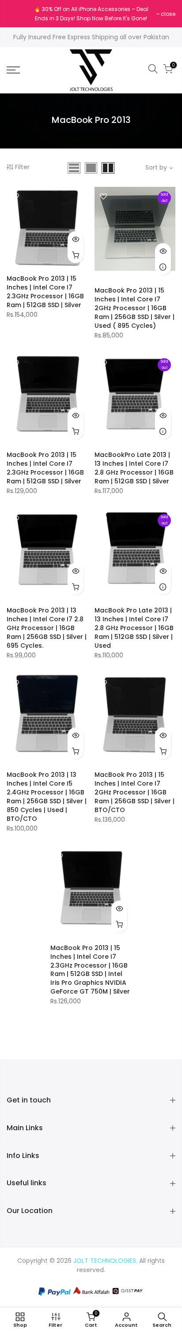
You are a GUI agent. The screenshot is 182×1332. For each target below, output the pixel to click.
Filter (22, 167)
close (18, 14)
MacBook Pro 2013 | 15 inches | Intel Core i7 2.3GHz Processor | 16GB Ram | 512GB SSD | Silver (45, 291)
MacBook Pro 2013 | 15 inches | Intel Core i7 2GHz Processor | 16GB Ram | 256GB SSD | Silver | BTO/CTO (134, 792)
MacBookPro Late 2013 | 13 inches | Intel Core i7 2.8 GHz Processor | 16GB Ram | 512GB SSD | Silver (134, 468)
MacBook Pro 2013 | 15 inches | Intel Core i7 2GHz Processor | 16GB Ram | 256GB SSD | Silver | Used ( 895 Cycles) (134, 308)
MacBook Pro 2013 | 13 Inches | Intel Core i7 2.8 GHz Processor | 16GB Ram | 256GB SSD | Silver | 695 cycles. (47, 628)
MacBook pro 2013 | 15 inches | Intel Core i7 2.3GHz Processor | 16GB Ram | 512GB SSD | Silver (45, 468)
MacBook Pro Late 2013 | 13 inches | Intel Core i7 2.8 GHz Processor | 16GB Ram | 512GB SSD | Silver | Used (134, 628)
